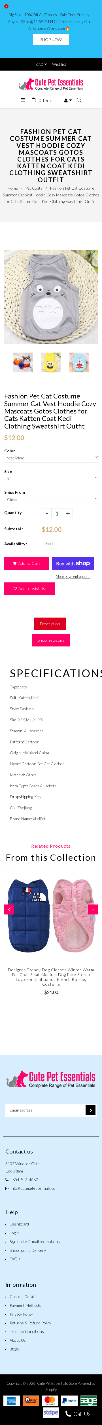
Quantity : (14, 512)
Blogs (14, 1348)
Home (13, 188)
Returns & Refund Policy (30, 1322)
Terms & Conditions (27, 1331)
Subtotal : (13, 528)
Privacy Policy (21, 1314)
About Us (18, 1340)
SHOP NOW (51, 39)
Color (9, 450)
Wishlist (59, 64)
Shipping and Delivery (28, 1250)
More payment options (73, 576)
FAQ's (15, 1258)
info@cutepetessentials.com (35, 1188)
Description (50, 623)
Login (14, 1232)
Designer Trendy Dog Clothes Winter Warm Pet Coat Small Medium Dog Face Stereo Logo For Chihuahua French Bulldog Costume (51, 977)
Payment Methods (25, 1305)
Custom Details (23, 1296)
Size (8, 471)
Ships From (14, 492)
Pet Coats (34, 188)
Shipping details (51, 640)
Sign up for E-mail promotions (35, 1241)
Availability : (15, 543)
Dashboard (19, 1224)
